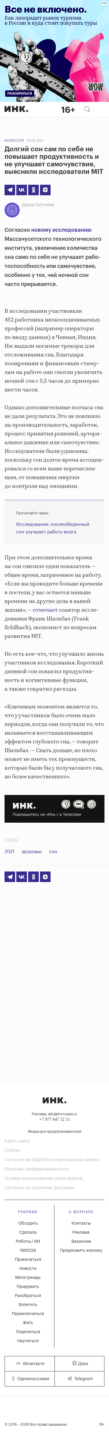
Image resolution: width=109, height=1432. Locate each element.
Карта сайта (17, 1141)
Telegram (83, 1379)
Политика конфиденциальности (36, 1169)
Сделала (28, 1232)
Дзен (83, 1364)
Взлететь (28, 1305)
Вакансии (81, 1241)
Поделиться (28, 1332)
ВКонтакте (33, 1364)
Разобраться (28, 1296)
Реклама (81, 1232)
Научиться (27, 1341)
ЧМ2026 (27, 1250)
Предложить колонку (81, 1250)
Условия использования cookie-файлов (44, 1178)
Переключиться (28, 1314)
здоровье (31, 851)
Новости (14, 140)
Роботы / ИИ (28, 1241)
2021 (9, 851)
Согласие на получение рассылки (39, 1188)
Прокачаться (28, 1260)
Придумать (28, 1287)
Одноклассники (32, 1379)
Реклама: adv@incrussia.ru (54, 1114)
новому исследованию (61, 230)
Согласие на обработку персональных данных (52, 1160)
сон (53, 851)
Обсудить (28, 1223)
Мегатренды (28, 1278)
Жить (28, 1323)
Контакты (81, 1223)
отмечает (45, 610)
